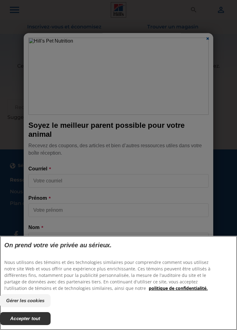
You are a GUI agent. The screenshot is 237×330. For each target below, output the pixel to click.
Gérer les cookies (25, 300)
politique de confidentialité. (178, 288)
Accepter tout (25, 318)
